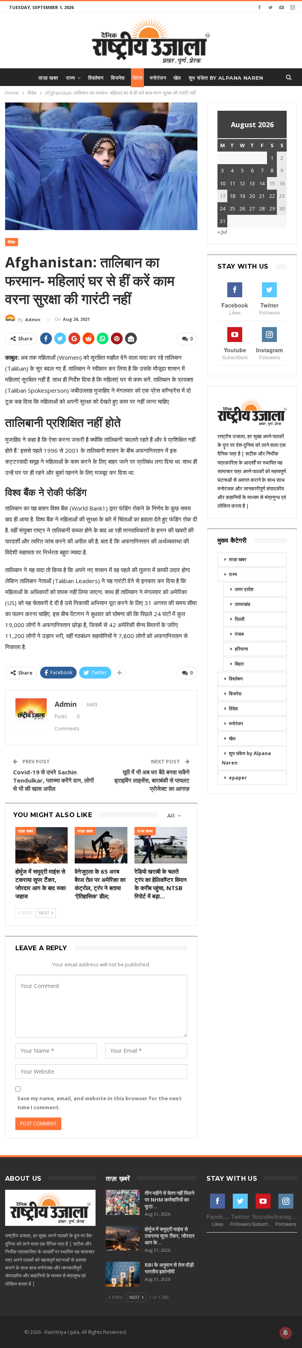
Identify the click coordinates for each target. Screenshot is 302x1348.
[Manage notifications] (285, 1332)
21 (262, 195)
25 (232, 208)
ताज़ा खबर (48, 78)
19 (242, 195)
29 (272, 208)
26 (242, 208)
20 (252, 195)
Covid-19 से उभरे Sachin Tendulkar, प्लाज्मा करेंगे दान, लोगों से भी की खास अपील (53, 780)
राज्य (70, 78)
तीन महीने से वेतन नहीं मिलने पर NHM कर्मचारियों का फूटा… (169, 1199)
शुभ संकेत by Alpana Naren (226, 78)
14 (262, 183)
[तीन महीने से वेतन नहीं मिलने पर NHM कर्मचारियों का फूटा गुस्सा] (123, 1202)
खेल (177, 78)
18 (232, 195)
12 (242, 183)
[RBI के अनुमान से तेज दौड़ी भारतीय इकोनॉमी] (123, 1274)
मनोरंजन (158, 78)
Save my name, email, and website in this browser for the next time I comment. (99, 1102)
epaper (238, 777)
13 (252, 183)
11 (232, 183)
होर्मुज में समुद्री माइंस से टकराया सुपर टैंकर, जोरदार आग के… (170, 1235)
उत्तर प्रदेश (244, 589)
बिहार (239, 663)
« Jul (222, 231)
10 (222, 183)
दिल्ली (240, 619)
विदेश (137, 78)
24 (222, 208)
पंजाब (239, 634)
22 (272, 195)
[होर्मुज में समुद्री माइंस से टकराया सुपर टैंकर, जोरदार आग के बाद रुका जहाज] (41, 845)
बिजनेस (118, 78)
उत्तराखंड (242, 604)
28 (262, 208)
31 (222, 221)
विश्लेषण (95, 78)
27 (252, 208)
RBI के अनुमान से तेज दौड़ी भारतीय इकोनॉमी (169, 1268)
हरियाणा (241, 649)
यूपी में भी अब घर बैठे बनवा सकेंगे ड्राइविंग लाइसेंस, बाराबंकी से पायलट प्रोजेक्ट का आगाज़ (152, 780)
